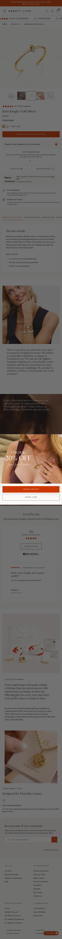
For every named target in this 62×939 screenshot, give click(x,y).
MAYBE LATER (31, 497)
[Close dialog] (60, 436)
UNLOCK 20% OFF (31, 489)
